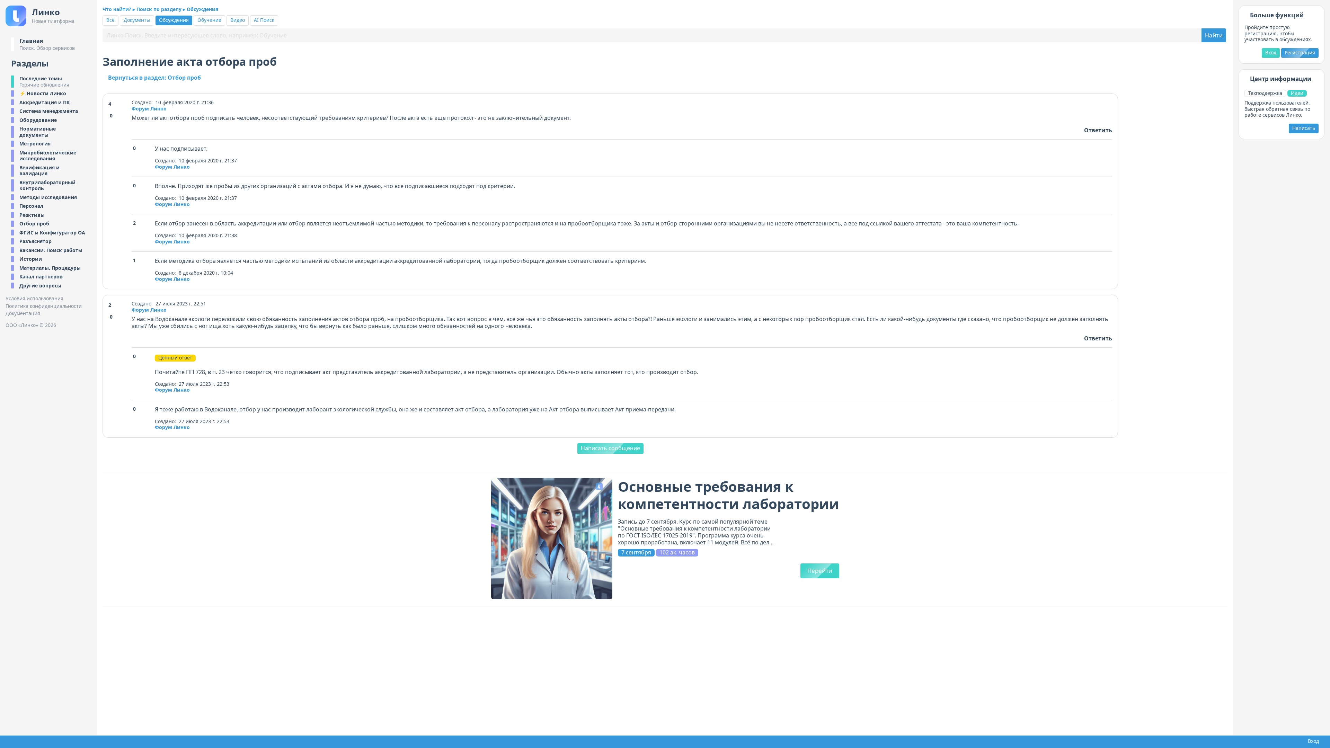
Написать (1303, 128)
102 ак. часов (677, 552)
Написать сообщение (610, 448)
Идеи (1297, 93)
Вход (1270, 52)
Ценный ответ (175, 358)
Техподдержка (1265, 93)
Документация (23, 313)
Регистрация (1300, 52)
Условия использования (34, 298)
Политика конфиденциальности (44, 306)
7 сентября (636, 552)
